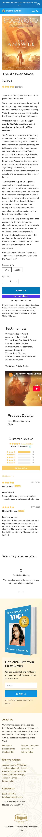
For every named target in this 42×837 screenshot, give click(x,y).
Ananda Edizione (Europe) (13, 774)
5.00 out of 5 (27, 443)
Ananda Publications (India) (14, 771)
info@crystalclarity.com (12, 797)
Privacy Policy (27, 748)
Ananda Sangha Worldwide (14, 765)
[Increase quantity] (15, 281)
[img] (8, 482)
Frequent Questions (30, 745)
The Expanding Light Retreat (14, 768)
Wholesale (7, 745)
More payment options (21, 300)
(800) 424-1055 (9, 793)
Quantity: (6, 276)
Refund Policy (27, 752)
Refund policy (8, 781)
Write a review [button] (21, 468)
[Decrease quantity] (5, 281)
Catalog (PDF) (8, 752)
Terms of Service (9, 777)
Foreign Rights (8, 748)
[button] (8, 86)
